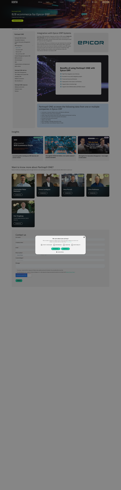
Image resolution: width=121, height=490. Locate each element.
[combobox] (84, 237)
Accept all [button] (65, 248)
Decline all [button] (55, 248)
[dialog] (60, 245)
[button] (60, 252)
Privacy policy (68, 241)
